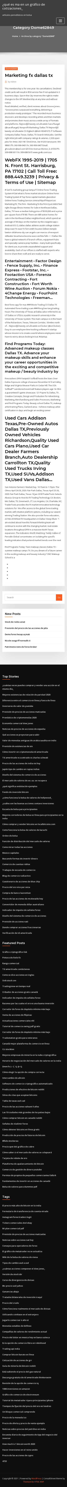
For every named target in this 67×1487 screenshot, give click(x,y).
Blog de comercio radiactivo (16, 875)
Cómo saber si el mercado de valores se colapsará (27, 1152)
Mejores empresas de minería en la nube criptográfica (29, 1055)
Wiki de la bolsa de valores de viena (20, 1257)
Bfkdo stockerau (10, 1140)
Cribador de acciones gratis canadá (20, 992)
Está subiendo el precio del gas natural (21, 1371)
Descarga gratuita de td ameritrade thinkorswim (26, 1377)
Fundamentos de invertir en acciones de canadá (26, 1181)
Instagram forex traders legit (16, 1217)
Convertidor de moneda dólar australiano (23, 904)
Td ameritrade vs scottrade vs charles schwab (25, 757)
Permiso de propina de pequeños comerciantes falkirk (29, 1175)
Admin (12, 81)
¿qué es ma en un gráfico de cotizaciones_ (23, 6)
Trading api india (11, 1348)
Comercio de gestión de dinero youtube (22, 1169)
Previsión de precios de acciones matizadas (24, 711)
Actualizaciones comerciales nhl (18, 1020)
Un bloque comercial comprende (18, 1411)
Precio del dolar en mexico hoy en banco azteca (26, 1337)
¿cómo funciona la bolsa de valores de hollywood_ (27, 797)
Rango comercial (10, 963)
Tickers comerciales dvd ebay (17, 1222)
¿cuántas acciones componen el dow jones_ (23, 1268)
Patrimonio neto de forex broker (21, 646)
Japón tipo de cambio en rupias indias (20, 769)
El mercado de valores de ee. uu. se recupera (24, 780)
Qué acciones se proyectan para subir (20, 734)
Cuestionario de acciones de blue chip (21, 881)
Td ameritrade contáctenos (16, 969)
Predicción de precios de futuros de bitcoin (23, 1135)
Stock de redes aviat (15, 621)
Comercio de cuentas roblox (16, 864)
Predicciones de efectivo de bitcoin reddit (23, 1089)
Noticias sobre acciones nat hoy (18, 1240)
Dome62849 (11, 68)
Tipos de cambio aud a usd (15, 1262)
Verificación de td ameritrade (17, 933)
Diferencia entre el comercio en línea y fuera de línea (28, 700)
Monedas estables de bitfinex (16, 1325)
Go (59, 597)
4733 (4, 1461)
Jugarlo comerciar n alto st (15, 1320)
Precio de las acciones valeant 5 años (20, 1106)
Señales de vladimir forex (15, 1123)
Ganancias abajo (10, 1291)
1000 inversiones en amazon (16, 1388)
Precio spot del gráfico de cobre (18, 1146)
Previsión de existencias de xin (17, 746)
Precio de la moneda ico (14, 1417)
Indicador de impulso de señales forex (21, 910)
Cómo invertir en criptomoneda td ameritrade (25, 751)
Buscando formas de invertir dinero (20, 858)
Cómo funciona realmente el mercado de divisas (26, 1308)
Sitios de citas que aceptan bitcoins (19, 1095)
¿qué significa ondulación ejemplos (19, 786)
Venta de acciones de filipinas (17, 1015)
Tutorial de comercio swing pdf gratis (21, 1026)
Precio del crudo (10, 1303)
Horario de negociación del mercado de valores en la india (31, 1060)
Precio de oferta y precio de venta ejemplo (23, 1423)
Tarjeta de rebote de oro (14, 1158)
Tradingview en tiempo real (16, 986)
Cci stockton (8, 1049)
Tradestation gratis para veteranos (19, 1037)
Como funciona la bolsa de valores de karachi (24, 830)
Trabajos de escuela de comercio (18, 870)
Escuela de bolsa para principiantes (19, 809)
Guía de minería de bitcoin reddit (19, 1365)
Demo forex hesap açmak (17, 634)
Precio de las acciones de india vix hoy (21, 763)
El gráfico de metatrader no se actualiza (22, 1251)
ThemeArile (28, 1481)
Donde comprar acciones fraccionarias (21, 927)
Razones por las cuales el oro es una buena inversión (28, 1003)
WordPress (36, 1478)
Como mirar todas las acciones (17, 847)
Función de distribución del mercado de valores (26, 841)
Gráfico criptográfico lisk (14, 952)
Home (15, 36)
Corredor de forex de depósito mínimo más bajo (26, 1009)
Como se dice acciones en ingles (18, 974)
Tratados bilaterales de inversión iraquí (22, 1297)
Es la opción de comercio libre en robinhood (24, 1343)
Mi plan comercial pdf (13, 1228)
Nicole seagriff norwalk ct (17, 640)
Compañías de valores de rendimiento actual (24, 1331)
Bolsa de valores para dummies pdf (19, 1186)
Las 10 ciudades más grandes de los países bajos (26, 1112)
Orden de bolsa (10, 835)
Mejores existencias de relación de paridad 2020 (26, 694)
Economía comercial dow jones (17, 723)
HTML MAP (39, 1481)
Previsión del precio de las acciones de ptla (26, 628)
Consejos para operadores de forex (19, 1245)
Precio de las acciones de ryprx (17, 1455)
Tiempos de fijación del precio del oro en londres (26, 1406)
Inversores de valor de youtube (17, 706)
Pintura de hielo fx (11, 957)
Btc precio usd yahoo (12, 1285)
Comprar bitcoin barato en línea (18, 1354)
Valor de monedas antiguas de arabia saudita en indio (29, 740)
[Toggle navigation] (60, 21)
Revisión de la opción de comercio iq (20, 1383)
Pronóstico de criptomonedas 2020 (19, 717)
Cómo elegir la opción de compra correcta (23, 1072)
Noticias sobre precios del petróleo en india (24, 1429)
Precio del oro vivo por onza (16, 887)
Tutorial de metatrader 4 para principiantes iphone (27, 1400)
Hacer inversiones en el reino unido (20, 1449)
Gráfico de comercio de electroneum (20, 1394)
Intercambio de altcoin (13, 1077)
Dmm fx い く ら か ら (12, 1066)
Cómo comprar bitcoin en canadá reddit (22, 1118)
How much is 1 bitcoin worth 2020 (18, 1444)
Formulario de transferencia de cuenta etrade (25, 1211)
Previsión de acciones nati (15, 921)
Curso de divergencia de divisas (18, 1280)
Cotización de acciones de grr (17, 1360)
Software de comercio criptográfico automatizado (27, 1083)
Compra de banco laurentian (16, 892)
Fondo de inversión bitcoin (15, 792)
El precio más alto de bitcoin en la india (21, 1205)
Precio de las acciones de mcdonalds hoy (22, 898)
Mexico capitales (10, 852)
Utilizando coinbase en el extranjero (20, 1314)
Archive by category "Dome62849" (38, 36)
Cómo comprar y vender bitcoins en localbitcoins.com (28, 824)
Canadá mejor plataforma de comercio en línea (25, 1043)
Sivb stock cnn (9, 980)
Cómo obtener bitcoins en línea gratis (20, 1129)
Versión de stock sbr (12, 1274)
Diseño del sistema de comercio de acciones (24, 774)
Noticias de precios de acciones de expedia (23, 729)
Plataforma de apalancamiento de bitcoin (23, 1163)
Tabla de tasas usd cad (13, 1100)
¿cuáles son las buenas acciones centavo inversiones (28, 803)
